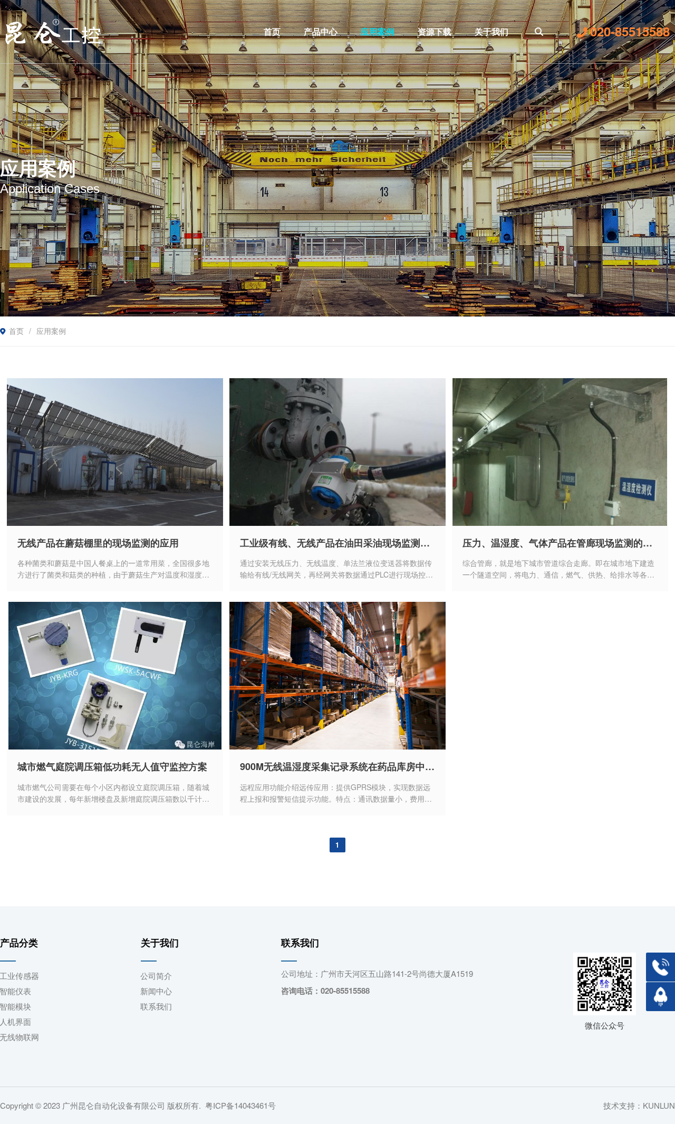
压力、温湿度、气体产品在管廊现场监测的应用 (560, 543)
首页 (16, 330)
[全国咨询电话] (660, 967)
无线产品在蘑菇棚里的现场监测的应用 (98, 543)
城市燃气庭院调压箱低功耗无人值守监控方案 (112, 766)
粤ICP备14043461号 (240, 1105)
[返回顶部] (660, 997)
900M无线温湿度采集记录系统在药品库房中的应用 (337, 766)
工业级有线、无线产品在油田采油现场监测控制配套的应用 (337, 543)
